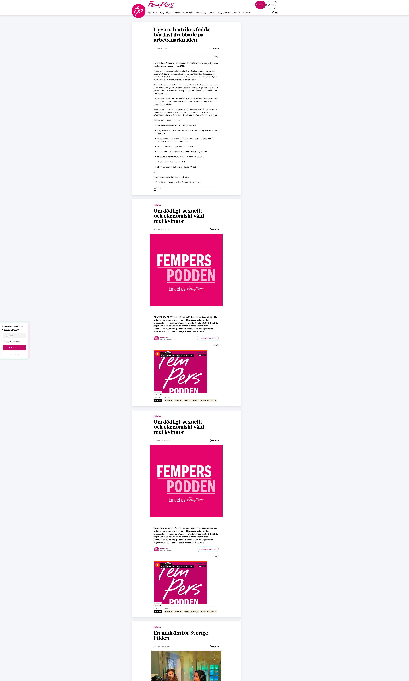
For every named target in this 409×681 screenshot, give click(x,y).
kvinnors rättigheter (191, 400)
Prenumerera (260, 5)
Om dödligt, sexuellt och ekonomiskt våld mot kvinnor (179, 216)
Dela (214, 56)
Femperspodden (188, 12)
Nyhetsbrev (236, 12)
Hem (149, 12)
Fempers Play (201, 12)
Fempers (164, 337)
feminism (168, 400)
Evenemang (212, 12)
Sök (276, 12)
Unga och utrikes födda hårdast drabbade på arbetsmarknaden (182, 35)
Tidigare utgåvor (224, 12)
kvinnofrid (178, 400)
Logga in (273, 5)
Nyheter (155, 12)
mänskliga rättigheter (208, 400)
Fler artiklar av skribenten (207, 338)
